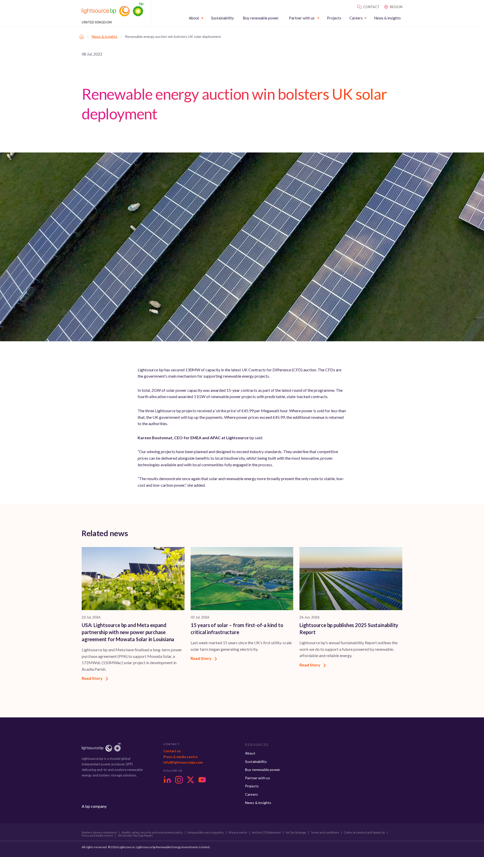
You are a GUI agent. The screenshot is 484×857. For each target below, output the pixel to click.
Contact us (172, 751)
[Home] (81, 36)
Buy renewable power (261, 18)
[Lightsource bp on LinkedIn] (167, 780)
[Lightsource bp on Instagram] (179, 780)
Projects (334, 18)
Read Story (92, 678)
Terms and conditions (325, 832)
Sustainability (222, 18)
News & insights (387, 18)
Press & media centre (180, 757)
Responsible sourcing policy (206, 832)
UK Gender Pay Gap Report (135, 835)
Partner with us (302, 18)
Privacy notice (238, 832)
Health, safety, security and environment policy (152, 832)
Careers (356, 18)
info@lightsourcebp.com (183, 762)
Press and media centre (97, 835)
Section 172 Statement (266, 832)
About (194, 18)
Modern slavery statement (99, 832)
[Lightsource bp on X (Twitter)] (191, 780)
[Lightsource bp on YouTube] (202, 780)
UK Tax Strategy (296, 832)
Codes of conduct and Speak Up (364, 832)
